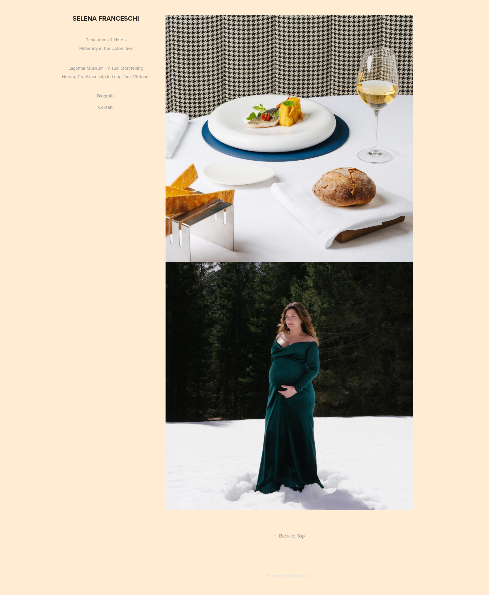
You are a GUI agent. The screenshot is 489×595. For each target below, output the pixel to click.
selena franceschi (106, 18)
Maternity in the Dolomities (106, 48)
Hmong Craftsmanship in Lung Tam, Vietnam (106, 76)
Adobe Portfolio (299, 575)
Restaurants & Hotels (105, 40)
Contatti (106, 107)
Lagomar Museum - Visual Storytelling (105, 68)
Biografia (106, 96)
